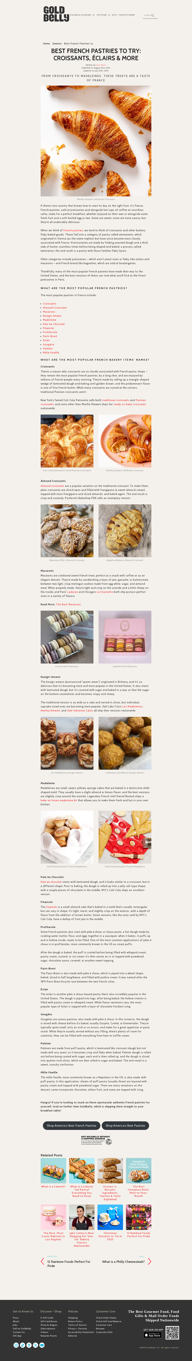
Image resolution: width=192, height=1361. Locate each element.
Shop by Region (49, 1325)
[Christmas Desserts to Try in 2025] (110, 1217)
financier (51, 906)
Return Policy (75, 1321)
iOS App (17, 1335)
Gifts (114, 15)
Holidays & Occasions (80, 15)
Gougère (48, 344)
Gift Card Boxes (49, 1321)
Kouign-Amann (52, 315)
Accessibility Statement (81, 1332)
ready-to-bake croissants (130, 404)
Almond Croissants (55, 307)
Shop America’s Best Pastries (125, 1125)
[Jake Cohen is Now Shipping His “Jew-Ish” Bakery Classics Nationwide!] (82, 1217)
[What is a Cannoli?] (53, 1171)
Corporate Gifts (104, 1332)
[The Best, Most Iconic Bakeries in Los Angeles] (53, 1217)
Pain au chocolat (51, 881)
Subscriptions (48, 1328)
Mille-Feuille (51, 352)
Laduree (72, 591)
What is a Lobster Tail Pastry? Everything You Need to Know (81, 1191)
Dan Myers (101, 65)
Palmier (48, 348)
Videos (44, 1332)
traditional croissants (115, 400)
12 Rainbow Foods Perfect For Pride (138, 1234)
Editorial (72, 1335)
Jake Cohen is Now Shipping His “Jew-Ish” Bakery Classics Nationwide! (82, 1239)
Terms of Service (77, 1325)
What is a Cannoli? (53, 1186)
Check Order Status (106, 1317)
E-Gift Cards (47, 1317)
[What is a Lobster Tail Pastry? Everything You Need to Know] (82, 1171)
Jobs (15, 1325)
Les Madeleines (132, 706)
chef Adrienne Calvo (80, 710)
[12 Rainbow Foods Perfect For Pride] (139, 1217)
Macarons (49, 311)
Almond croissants (52, 485)
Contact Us (19, 1332)
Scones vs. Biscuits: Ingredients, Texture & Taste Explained (110, 1193)
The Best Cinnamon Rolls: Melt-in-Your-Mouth (138, 1191)
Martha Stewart (50, 710)
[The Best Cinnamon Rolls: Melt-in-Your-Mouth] (139, 1171)
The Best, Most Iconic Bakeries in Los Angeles (53, 1236)
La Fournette (105, 591)
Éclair (46, 340)
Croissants (49, 303)
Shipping (73, 1317)
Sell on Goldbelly (22, 1328)
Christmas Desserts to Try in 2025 (110, 1236)
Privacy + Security (77, 1328)
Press (16, 1317)
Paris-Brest (50, 336)
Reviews (100, 1328)
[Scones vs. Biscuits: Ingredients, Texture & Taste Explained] (110, 1171)
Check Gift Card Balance (108, 1321)
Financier (48, 328)
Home (46, 43)
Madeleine (49, 319)
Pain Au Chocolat (54, 324)
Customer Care (104, 1325)
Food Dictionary (127, 15)
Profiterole (50, 332)
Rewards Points (49, 1335)
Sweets (57, 43)
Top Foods (101, 15)
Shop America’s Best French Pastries (71, 1125)
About (16, 1321)
